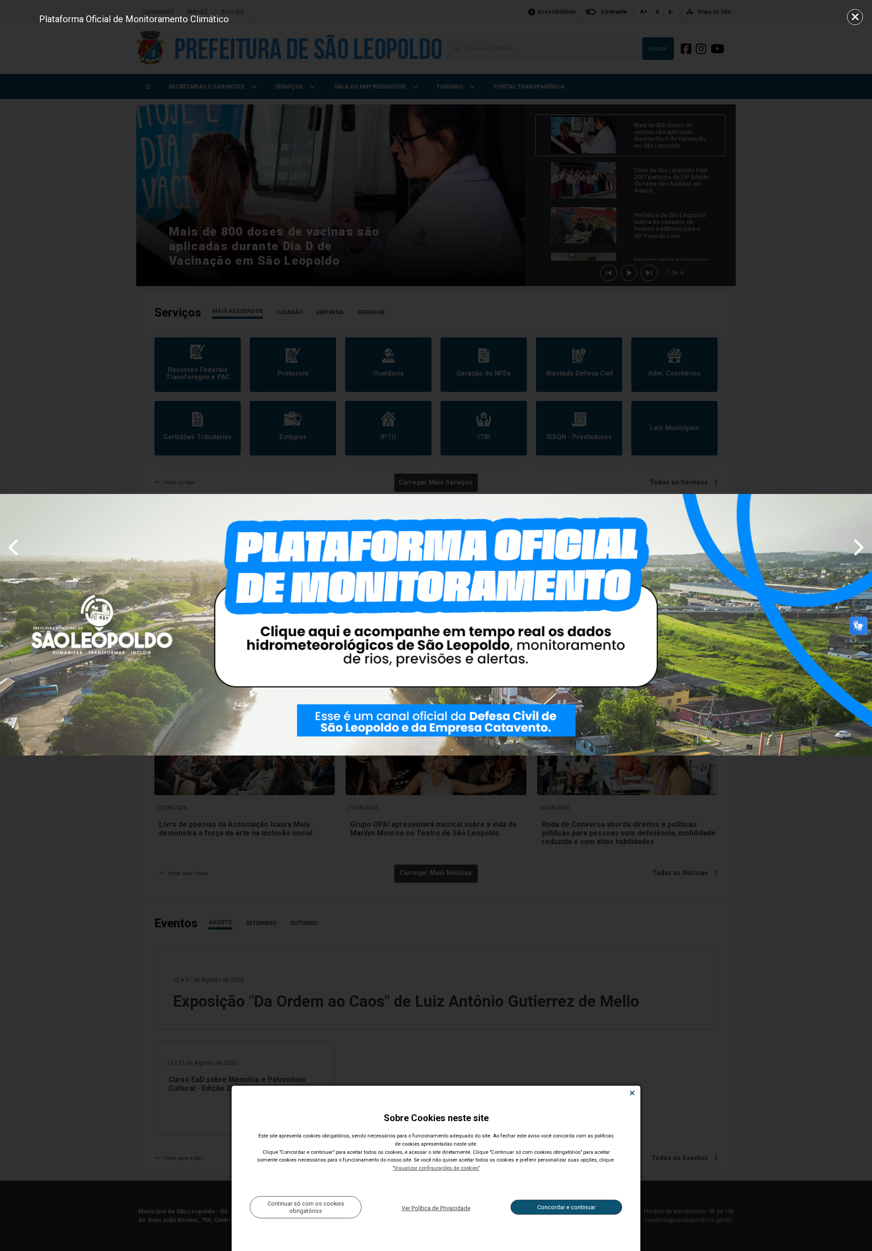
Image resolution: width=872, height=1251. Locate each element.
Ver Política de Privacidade (436, 1208)
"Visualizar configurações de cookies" (436, 1168)
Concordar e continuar (566, 1207)
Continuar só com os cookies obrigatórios (306, 1207)
